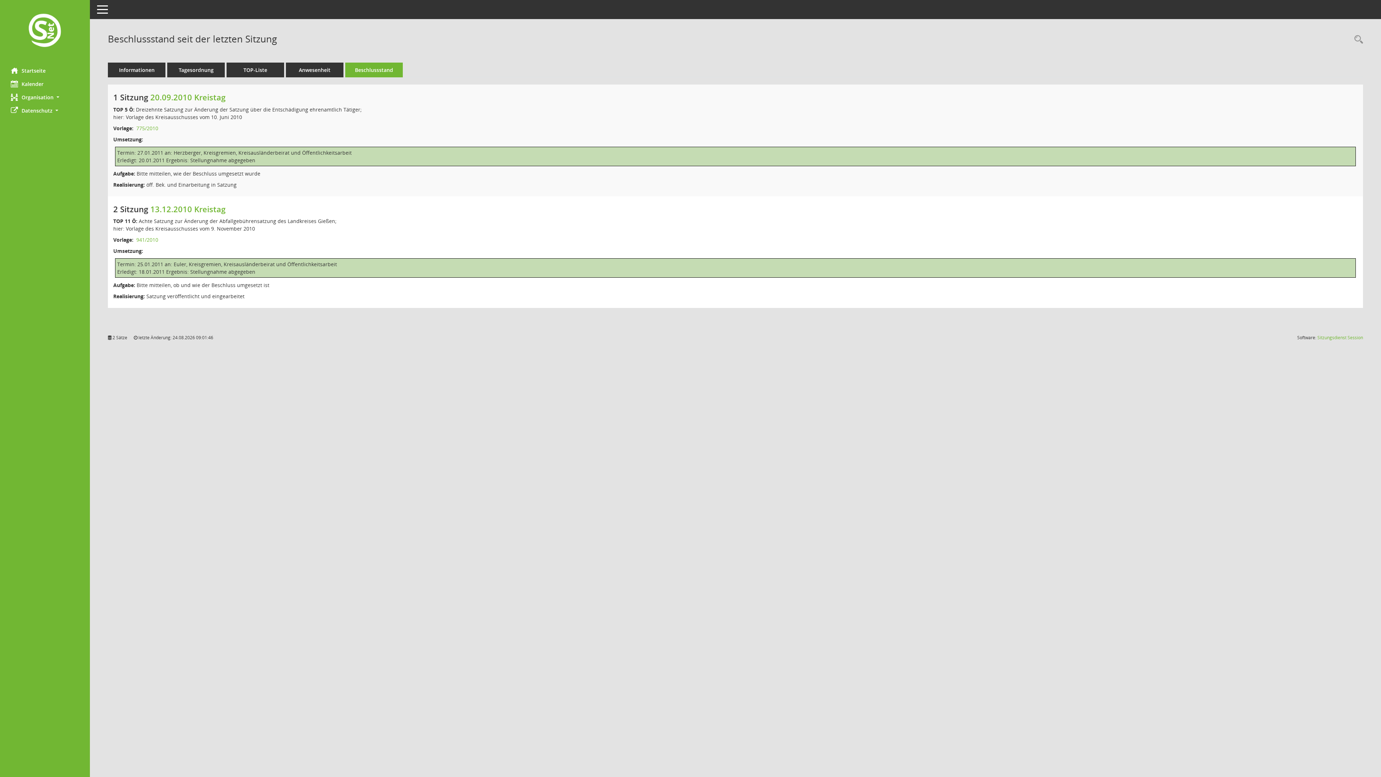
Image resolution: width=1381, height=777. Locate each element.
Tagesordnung (196, 70)
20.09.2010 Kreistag (187, 97)
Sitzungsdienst (1340, 338)
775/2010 (147, 128)
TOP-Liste (255, 70)
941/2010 (147, 239)
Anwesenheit (315, 70)
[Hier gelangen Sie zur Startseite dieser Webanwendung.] (45, 31)
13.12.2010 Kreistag (187, 209)
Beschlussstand (374, 70)
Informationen (137, 70)
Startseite (34, 70)
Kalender (33, 84)
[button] (45, 97)
